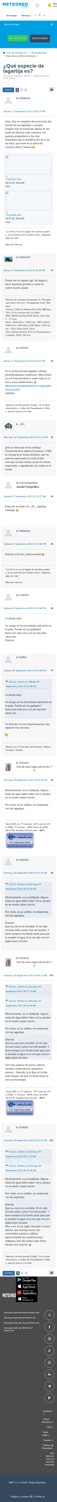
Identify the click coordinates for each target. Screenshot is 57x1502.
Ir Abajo (8, 90)
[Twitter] (49, 1315)
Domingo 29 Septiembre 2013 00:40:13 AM (25, 975)
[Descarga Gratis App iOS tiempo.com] (26, 1286)
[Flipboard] (49, 1398)
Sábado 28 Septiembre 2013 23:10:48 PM (25, 608)
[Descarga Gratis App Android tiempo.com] (26, 1280)
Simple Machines (37, 1482)
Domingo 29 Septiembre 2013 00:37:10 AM (25, 873)
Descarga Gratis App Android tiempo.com (21, 1313)
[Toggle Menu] (52, 25)
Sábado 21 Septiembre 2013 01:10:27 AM (25, 496)
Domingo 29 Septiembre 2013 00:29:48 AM (25, 780)
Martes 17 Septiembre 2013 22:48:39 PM (24, 270)
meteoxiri (24, 257)
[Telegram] (49, 1386)
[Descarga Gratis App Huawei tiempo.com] (27, 1292)
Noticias (26, 15)
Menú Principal (11, 24)
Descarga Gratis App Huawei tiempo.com (21, 1323)
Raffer (23, 657)
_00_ (22, 424)
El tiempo (12, 15)
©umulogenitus (28, 482)
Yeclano (24, 762)
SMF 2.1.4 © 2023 (18, 1482)
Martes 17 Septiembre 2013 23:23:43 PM (24, 361)
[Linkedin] (49, 1374)
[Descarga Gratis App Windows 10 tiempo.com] (26, 1299)
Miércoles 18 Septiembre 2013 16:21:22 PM (26, 437)
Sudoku (23, 347)
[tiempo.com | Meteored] (9, 1294)
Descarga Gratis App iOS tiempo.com (20, 1318)
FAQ (49, 1427)
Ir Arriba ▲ (39, 1496)
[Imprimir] (51, 89)
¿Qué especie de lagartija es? (23, 68)
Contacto (47, 1411)
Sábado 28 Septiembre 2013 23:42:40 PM (25, 670)
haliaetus (24, 98)
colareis (24, 595)
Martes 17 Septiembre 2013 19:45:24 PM (24, 111)
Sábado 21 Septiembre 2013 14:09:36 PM (25, 544)
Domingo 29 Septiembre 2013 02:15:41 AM (25, 1140)
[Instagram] (49, 1339)
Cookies (47, 1440)
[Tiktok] (49, 1351)
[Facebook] (49, 1327)
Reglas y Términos (20, 1496)
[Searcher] (37, 5)
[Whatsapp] (49, 1362)
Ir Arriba (9, 1273)
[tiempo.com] (15, 5)
